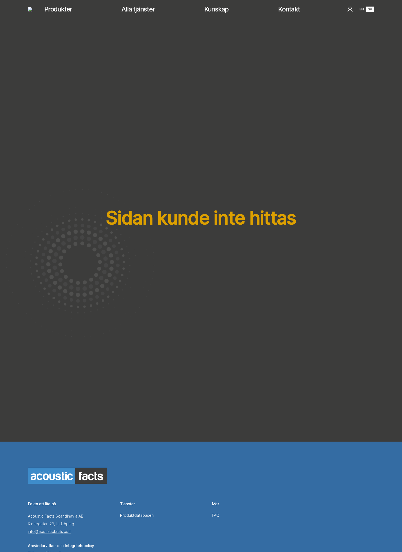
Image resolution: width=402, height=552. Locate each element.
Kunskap (216, 9)
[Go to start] (67, 476)
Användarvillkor (42, 545)
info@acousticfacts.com (49, 531)
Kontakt (289, 9)
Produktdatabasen (137, 515)
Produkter (58, 9)
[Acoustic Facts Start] (30, 9)
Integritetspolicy (79, 545)
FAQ (216, 515)
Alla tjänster (138, 9)
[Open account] (350, 9)
